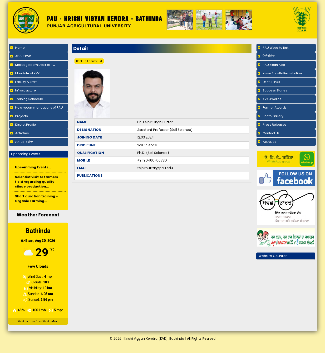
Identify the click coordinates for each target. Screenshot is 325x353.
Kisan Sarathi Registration (282, 73)
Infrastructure (25, 90)
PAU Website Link (276, 47)
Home (20, 47)
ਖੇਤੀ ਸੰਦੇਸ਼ (269, 56)
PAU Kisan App (274, 64)
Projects (21, 116)
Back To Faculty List (89, 61)
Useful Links (271, 82)
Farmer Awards (274, 107)
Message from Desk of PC (35, 64)
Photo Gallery (273, 116)
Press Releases (274, 124)
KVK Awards (272, 99)
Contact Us (271, 133)
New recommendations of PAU (39, 107)
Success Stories (275, 90)
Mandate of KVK (27, 73)
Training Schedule (29, 99)
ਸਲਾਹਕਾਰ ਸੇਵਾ (24, 141)
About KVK (23, 56)
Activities (22, 133)
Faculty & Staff (26, 82)
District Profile (25, 124)
